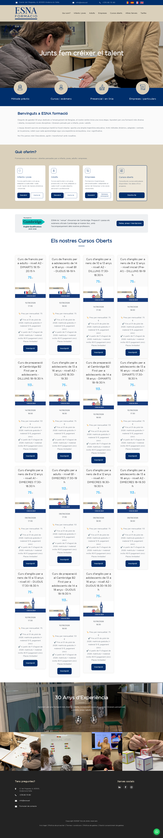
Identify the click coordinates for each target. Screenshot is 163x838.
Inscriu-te (37, 195)
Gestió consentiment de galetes (111, 825)
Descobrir (23, 195)
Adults (92, 13)
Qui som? (66, 13)
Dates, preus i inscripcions (130, 223)
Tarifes (143, 13)
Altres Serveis (131, 13)
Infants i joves (80, 13)
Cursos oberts (116, 13)
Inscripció (30, 348)
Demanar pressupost (104, 195)
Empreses (102, 13)
